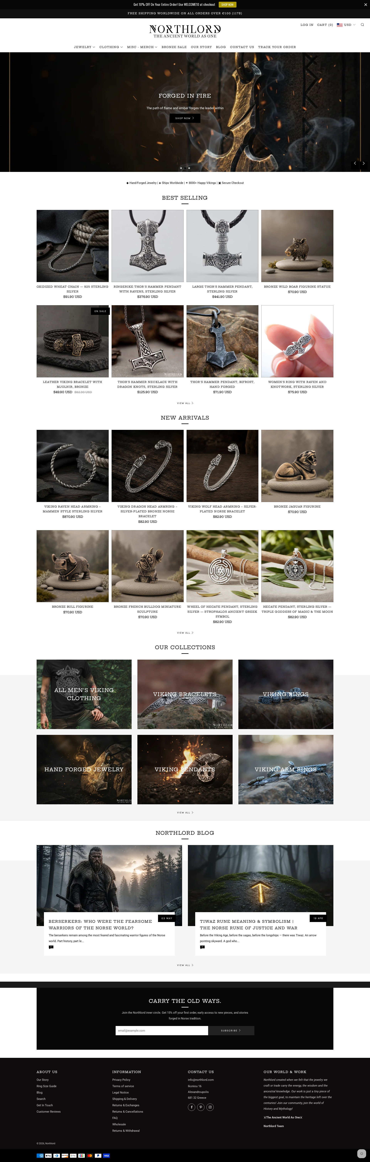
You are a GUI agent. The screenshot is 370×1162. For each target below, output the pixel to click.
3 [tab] (189, 168)
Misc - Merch (140, 47)
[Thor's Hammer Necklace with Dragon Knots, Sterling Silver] (148, 341)
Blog (221, 47)
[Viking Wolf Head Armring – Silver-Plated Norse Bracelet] (223, 466)
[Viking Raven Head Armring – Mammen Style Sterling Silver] (73, 466)
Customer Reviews (49, 1111)
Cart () (325, 25)
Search (41, 1099)
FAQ (115, 1118)
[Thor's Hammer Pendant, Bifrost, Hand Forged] (223, 341)
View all (183, 403)
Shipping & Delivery (124, 1099)
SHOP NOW (227, 4)
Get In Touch (45, 1105)
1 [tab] (181, 168)
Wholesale (119, 1124)
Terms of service (123, 1086)
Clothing (109, 47)
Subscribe (229, 1030)
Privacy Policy (121, 1080)
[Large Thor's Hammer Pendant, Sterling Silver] (223, 246)
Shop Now (20, 122)
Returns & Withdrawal (126, 1130)
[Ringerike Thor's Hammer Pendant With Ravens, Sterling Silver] (148, 246)
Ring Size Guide (46, 1086)
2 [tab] (185, 168)
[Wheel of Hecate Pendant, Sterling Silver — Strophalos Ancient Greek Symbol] (223, 566)
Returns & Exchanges (125, 1105)
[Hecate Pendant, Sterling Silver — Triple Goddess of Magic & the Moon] (297, 566)
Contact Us (242, 47)
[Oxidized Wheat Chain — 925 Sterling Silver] (73, 246)
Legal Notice (120, 1092)
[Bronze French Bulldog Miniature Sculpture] (148, 566)
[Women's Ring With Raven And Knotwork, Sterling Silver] (297, 341)
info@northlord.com (201, 1080)
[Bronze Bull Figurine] (73, 566)
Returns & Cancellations (127, 1111)
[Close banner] (365, 4)
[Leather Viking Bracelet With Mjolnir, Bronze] (73, 341)
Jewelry (83, 47)
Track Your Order (277, 47)
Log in (307, 25)
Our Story (201, 47)
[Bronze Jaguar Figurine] (297, 466)
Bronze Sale (174, 47)
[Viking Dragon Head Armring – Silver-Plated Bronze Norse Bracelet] (148, 466)
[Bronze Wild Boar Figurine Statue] (297, 246)
